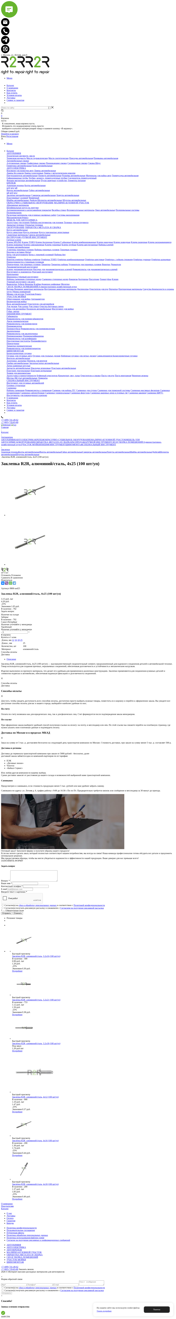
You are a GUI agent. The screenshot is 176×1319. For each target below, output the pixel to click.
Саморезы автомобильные (94, 452)
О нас (9, 1213)
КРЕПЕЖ (39, 439)
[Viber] (6, 583)
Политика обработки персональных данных (27, 1235)
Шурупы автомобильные (27, 454)
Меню (9, 78)
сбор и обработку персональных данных (38, 905)
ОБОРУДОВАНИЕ (26, 442)
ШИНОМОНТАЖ (74, 444)
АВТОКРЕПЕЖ (14, 1250)
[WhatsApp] (10, 583)
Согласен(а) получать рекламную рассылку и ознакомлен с (54, 908)
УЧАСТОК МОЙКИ (31, 444)
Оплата (10, 1218)
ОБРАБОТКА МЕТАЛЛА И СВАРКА (53, 442)
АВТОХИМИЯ (8, 439)
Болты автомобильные (29, 452)
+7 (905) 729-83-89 (9, 422)
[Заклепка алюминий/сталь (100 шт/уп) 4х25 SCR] (30, 515)
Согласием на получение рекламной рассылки (82, 908)
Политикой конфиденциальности (89, 905)
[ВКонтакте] (2, 583)
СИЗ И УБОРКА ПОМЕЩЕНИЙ (22, 1257)
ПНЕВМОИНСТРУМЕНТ (53, 444)
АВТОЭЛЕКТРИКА (25, 439)
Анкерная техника (9, 452)
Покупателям (7, 1206)
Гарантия (11, 1221)
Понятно (156, 1310)
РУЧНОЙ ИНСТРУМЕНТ (98, 442)
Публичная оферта (15, 1233)
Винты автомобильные (50, 452)
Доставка (11, 1216)
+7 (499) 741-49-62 (9, 420)
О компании (7, 1204)
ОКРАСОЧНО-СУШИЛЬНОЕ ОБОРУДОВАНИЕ (67, 439)
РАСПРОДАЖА (78, 442)
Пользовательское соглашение (21, 1230)
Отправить (6, 1293)
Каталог (5, 1208)
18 (18, 640)
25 (21, 640)
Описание (11, 659)
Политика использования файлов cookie (25, 1238)
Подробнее (17, 971)
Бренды (10, 1223)
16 (16, 640)
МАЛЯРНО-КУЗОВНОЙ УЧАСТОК (108, 439)
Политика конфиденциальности (22, 1228)
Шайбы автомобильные (141, 452)
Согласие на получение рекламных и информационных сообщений (38, 1240)
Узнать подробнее (104, 1311)
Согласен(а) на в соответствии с (54, 905)
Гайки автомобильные (71, 452)
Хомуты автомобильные (118, 452)
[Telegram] (14, 583)
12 (13, 640)
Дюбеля (155, 452)
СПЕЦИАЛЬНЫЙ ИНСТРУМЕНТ (99, 444)
